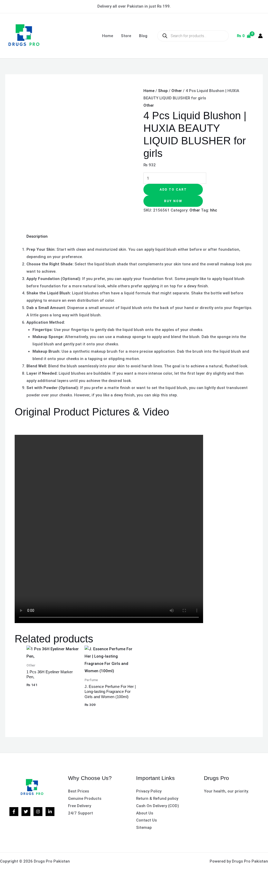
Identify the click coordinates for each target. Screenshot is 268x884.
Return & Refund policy (157, 798)
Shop (163, 90)
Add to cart (173, 189)
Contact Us (146, 820)
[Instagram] (38, 811)
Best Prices (78, 791)
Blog (143, 35)
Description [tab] (37, 236)
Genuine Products (84, 798)
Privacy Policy (148, 791)
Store (126, 35)
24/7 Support (80, 813)
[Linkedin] (50, 811)
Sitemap (144, 827)
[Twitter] (25, 811)
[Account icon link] (260, 35)
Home (107, 35)
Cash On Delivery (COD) (157, 805)
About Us (144, 813)
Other (176, 90)
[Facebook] (13, 811)
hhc (213, 210)
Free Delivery (79, 805)
